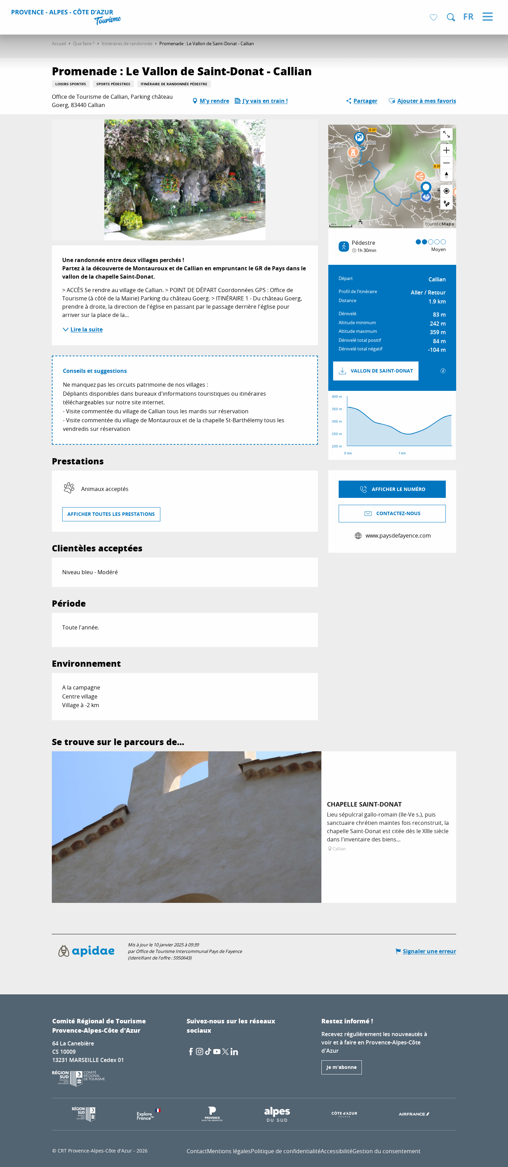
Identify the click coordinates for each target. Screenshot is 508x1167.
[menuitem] (67, 18)
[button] (451, 17)
